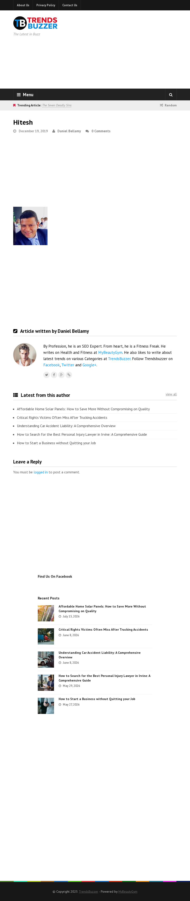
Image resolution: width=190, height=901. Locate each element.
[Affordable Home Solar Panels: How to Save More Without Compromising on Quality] (46, 613)
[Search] (171, 94)
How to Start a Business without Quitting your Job (56, 443)
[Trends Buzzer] (35, 27)
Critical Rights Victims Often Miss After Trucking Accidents (62, 417)
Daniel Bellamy (69, 131)
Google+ (89, 364)
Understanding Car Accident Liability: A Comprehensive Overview (66, 425)
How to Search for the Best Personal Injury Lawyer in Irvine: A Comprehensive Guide (82, 434)
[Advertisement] (134, 48)
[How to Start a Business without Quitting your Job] (46, 706)
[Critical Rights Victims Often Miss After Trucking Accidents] (46, 636)
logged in (41, 472)
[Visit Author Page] (24, 354)
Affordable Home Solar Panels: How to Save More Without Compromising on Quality (83, 409)
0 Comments (101, 131)
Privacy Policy (45, 5)
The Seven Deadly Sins (56, 105)
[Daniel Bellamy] (69, 375)
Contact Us (69, 5)
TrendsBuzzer (119, 358)
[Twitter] (46, 375)
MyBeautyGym (110, 352)
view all (171, 394)
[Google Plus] (61, 375)
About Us (23, 5)
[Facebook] (54, 375)
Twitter (67, 364)
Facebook (51, 364)
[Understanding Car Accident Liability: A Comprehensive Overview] (46, 659)
